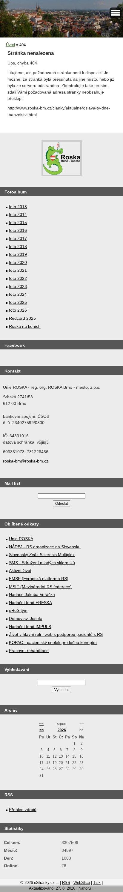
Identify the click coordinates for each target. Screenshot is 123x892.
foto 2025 (18, 302)
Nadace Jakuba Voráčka (32, 594)
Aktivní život (20, 570)
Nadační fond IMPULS (30, 626)
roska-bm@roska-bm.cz (25, 461)
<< (41, 724)
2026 (62, 730)
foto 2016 (18, 230)
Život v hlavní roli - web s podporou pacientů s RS (56, 634)
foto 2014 (18, 214)
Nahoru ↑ (86, 888)
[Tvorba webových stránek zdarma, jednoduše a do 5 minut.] (58, 883)
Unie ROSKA (21, 538)
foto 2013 (18, 206)
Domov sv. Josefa (25, 618)
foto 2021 (18, 270)
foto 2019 (18, 254)
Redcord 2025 (22, 318)
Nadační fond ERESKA (30, 602)
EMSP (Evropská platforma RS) (38, 578)
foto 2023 (18, 286)
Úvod (10, 45)
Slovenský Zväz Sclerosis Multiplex (42, 554)
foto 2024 (18, 294)
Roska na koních (25, 326)
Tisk (97, 882)
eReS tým (18, 610)
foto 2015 (18, 222)
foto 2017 (18, 238)
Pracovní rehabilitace (29, 650)
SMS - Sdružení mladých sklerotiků (42, 562)
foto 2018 (18, 246)
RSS (66, 882)
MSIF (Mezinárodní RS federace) (40, 586)
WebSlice (81, 882)
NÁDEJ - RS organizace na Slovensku (45, 546)
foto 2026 (18, 310)
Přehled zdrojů (22, 809)
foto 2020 (18, 262)
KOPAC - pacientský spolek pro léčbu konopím (53, 642)
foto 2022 (18, 278)
